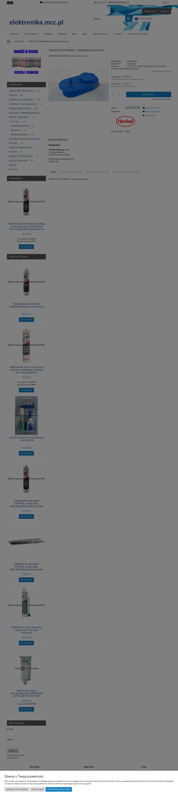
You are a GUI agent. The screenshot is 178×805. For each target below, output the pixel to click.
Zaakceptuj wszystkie (58, 789)
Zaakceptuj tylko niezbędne (17, 789)
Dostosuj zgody (37, 789)
